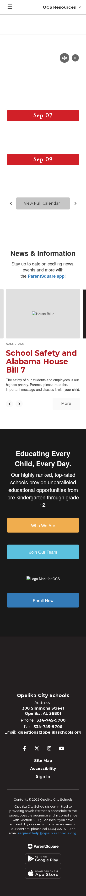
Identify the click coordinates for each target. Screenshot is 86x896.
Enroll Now (43, 600)
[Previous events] (10, 203)
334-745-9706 (47, 726)
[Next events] (75, 203)
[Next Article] (19, 403)
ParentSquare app (46, 276)
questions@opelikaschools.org (49, 732)
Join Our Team (43, 552)
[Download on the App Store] (43, 873)
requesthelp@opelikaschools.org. (47, 833)
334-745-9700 (51, 720)
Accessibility (43, 768)
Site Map (43, 760)
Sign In (43, 776)
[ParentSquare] (43, 846)
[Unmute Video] (64, 58)
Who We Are (43, 525)
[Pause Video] (75, 58)
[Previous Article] (9, 403)
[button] (62, 7)
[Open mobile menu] (9, 7)
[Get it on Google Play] (43, 858)
